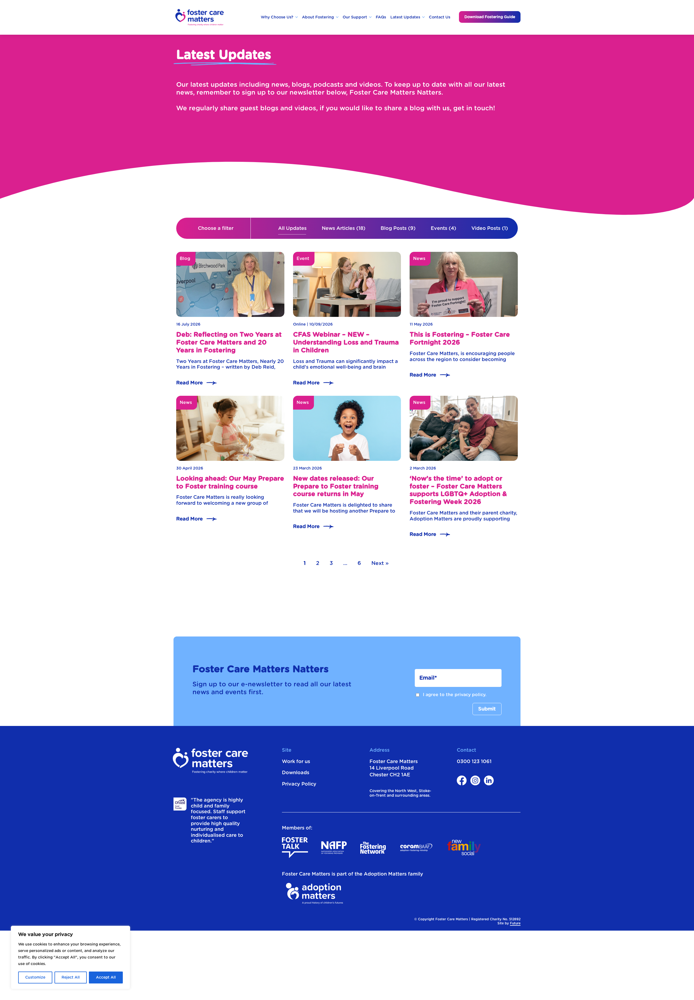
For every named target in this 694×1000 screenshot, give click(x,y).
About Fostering (318, 17)
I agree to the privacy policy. (454, 695)
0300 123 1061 (474, 761)
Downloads (295, 772)
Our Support (355, 17)
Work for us (296, 761)
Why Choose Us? (277, 17)
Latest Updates (405, 17)
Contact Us (439, 17)
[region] (70, 957)
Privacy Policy (299, 784)
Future (515, 923)
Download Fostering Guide (489, 17)
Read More (189, 383)
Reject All (71, 977)
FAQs (381, 17)
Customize (35, 977)
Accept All (106, 977)
